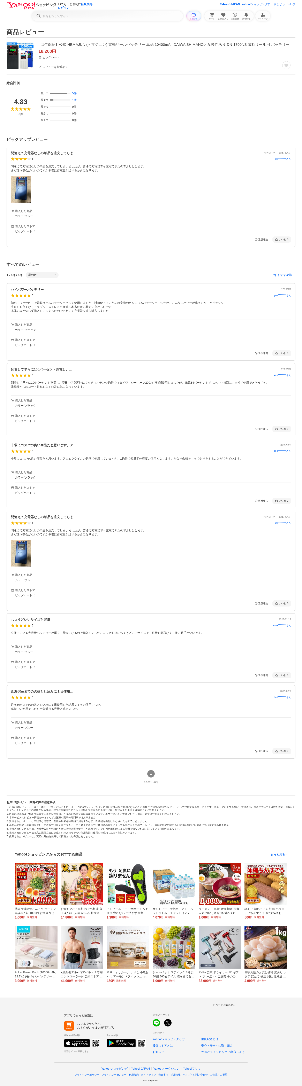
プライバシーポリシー (87, 1074)
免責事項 (163, 1074)
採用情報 (176, 1074)
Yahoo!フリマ (192, 1068)
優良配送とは (209, 1039)
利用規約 (134, 1074)
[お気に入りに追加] (286, 65)
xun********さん (282, 375)
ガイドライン (148, 1074)
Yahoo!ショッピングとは (169, 1039)
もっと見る (278, 854)
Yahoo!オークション (166, 1068)
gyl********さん (283, 158)
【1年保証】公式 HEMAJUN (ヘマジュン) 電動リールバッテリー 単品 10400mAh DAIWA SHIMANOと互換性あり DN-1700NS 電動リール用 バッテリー (163, 44)
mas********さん (282, 625)
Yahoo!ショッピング (114, 1068)
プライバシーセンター (114, 1074)
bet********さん (282, 697)
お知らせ (158, 1052)
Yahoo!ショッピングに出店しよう (263, 4)
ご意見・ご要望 (218, 1074)
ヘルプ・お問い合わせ (195, 1074)
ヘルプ (291, 4)
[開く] (21, 189)
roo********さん (282, 451)
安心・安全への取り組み (217, 1045)
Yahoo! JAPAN (230, 4)
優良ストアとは (163, 1045)
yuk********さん (282, 295)
